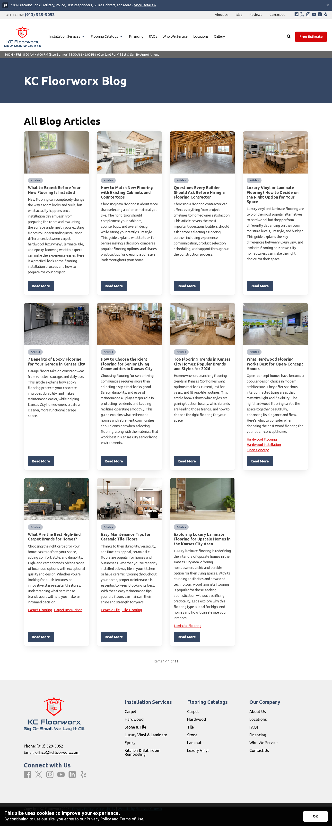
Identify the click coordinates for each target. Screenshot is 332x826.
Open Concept (258, 450)
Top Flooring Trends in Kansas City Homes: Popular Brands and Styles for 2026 (202, 364)
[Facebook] (296, 14)
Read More (41, 286)
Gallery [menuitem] (219, 36)
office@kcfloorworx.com (57, 752)
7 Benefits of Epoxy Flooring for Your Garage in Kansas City (56, 361)
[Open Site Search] (288, 37)
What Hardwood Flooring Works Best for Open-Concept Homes (275, 364)
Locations (258, 719)
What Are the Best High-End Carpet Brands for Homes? (54, 536)
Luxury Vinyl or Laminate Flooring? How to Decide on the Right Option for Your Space (272, 194)
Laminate (195, 743)
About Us (257, 711)
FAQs (254, 727)
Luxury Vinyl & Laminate (146, 735)
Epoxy (130, 743)
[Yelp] (326, 14)
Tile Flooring (132, 610)
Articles (35, 180)
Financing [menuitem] (136, 36)
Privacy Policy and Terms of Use (115, 819)
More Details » (145, 5)
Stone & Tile (135, 727)
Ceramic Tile (110, 610)
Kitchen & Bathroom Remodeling (142, 752)
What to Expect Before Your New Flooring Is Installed (54, 189)
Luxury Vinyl (198, 750)
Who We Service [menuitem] (175, 36)
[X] (302, 14)
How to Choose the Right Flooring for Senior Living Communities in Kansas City (127, 364)
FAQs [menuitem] (153, 36)
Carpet (130, 711)
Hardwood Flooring (262, 439)
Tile (190, 727)
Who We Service (263, 743)
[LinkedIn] (320, 14)
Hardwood (134, 719)
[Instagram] (308, 14)
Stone (192, 735)
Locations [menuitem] (201, 36)
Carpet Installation (68, 610)
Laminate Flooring (187, 626)
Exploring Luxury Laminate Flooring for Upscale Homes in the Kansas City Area (202, 539)
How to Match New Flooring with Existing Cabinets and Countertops (127, 192)
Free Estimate (311, 37)
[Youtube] (314, 14)
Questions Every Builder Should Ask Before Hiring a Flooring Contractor (199, 192)
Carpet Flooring (40, 610)
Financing (257, 735)
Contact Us (259, 750)
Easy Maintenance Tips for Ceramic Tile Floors (126, 536)
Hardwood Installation (264, 445)
